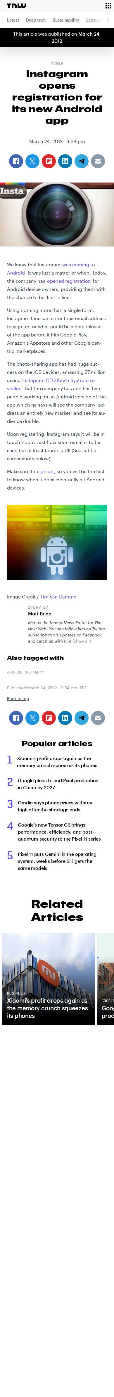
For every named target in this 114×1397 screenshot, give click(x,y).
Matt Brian (39, 613)
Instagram (35, 672)
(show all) (81, 640)
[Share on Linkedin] (65, 718)
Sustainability (66, 19)
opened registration (69, 281)
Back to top (18, 698)
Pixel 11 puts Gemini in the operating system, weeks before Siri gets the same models (57, 861)
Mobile (57, 64)
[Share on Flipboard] (49, 718)
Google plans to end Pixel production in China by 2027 (58, 784)
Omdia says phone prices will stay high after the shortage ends (55, 806)
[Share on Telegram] (82, 718)
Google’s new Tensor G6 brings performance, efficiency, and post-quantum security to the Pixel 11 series (59, 831)
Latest (13, 19)
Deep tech (36, 19)
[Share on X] (32, 718)
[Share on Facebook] (16, 718)
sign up (45, 471)
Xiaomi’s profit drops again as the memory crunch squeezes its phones (57, 761)
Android (15, 672)
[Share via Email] (98, 718)
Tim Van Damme (58, 596)
